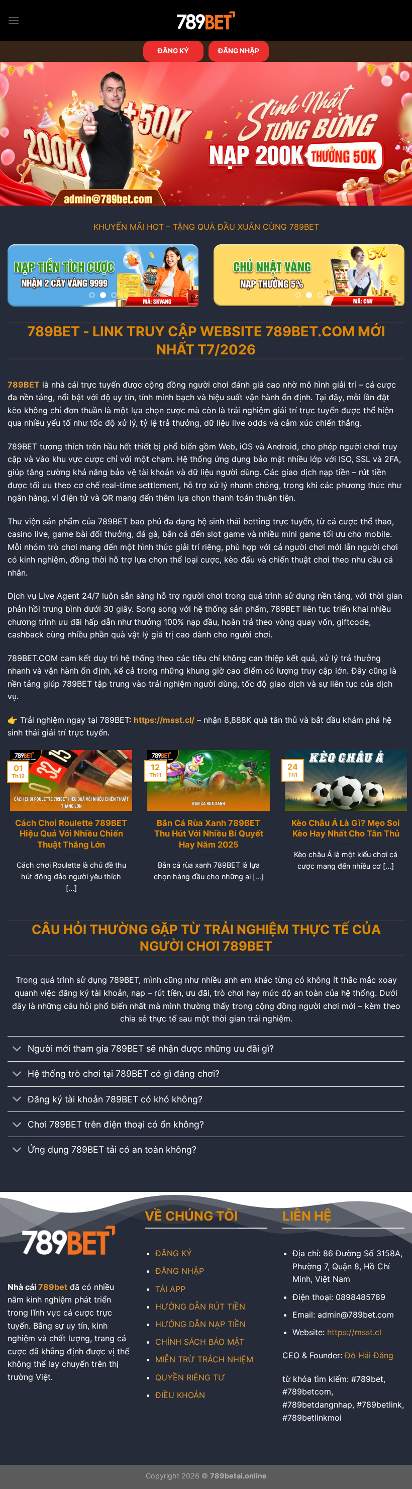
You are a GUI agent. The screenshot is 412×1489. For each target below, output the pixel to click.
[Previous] (24, 279)
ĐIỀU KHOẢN (180, 1395)
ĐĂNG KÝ (173, 51)
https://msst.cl (354, 1332)
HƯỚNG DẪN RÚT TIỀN (200, 1306)
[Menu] (14, 20)
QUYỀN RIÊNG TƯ (190, 1377)
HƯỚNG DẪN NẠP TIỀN (200, 1324)
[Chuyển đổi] (17, 1050)
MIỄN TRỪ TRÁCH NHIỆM (204, 1359)
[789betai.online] (206, 20)
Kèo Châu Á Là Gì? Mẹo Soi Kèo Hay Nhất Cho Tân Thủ (343, 828)
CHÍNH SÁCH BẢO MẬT (199, 1342)
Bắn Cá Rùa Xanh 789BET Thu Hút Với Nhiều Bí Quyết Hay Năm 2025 (205, 834)
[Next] (182, 279)
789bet (52, 1287)
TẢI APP (170, 1289)
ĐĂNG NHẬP (238, 51)
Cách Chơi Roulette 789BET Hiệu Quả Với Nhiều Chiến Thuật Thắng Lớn (69, 834)
